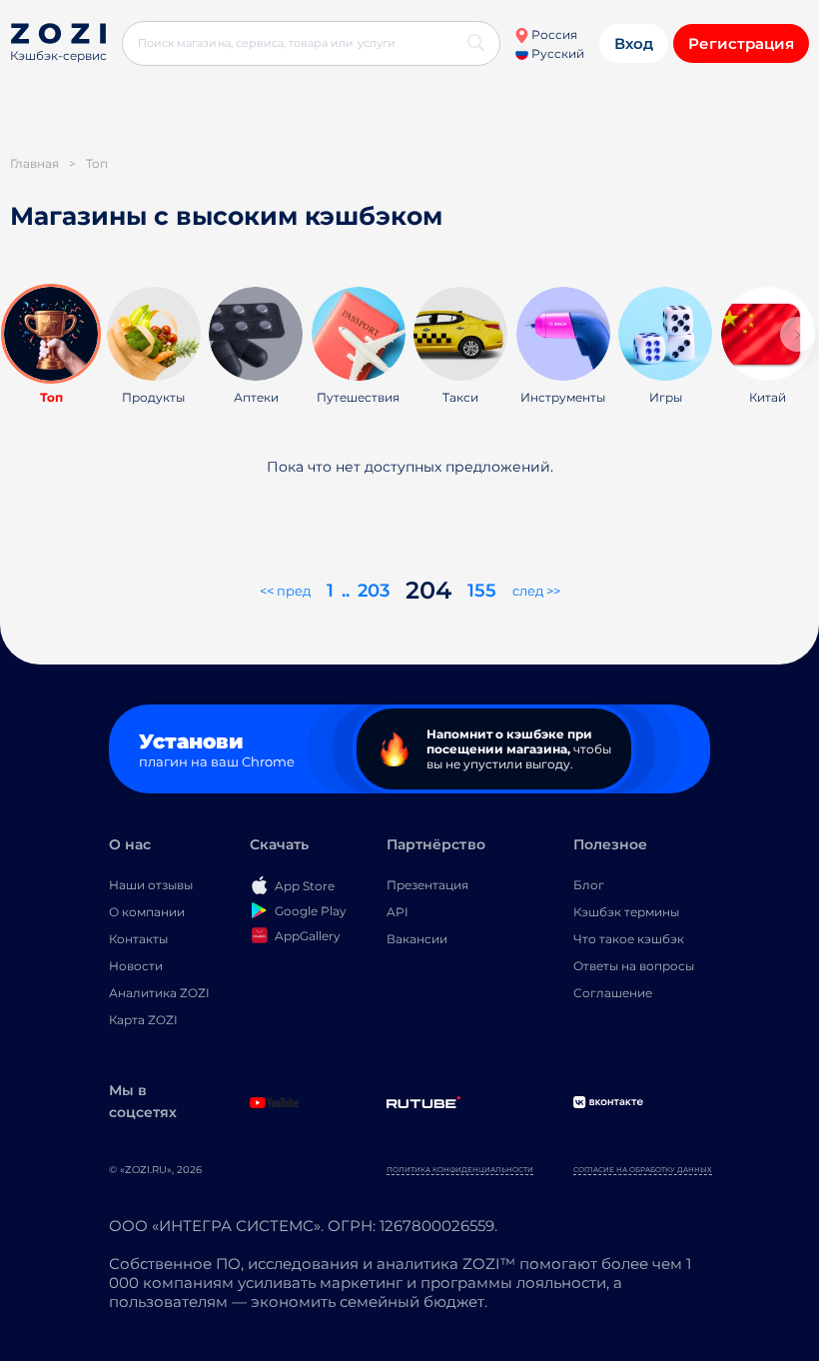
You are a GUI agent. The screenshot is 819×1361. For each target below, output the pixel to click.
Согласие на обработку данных (642, 1169)
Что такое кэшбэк (628, 938)
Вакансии (417, 938)
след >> (536, 591)
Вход (633, 43)
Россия (552, 34)
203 (374, 591)
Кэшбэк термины (626, 911)
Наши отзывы (151, 884)
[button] (797, 334)
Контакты (138, 938)
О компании (147, 911)
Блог (588, 884)
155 (481, 591)
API (398, 911)
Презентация (427, 884)
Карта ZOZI (143, 1019)
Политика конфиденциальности (460, 1169)
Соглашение (612, 992)
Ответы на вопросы (633, 965)
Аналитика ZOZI (159, 992)
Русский (556, 53)
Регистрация (741, 43)
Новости (136, 965)
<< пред (285, 591)
